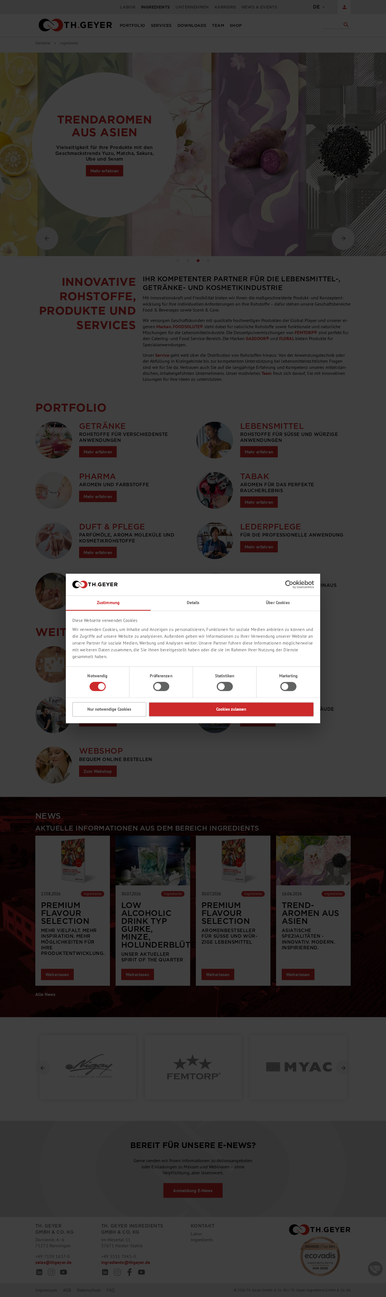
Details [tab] (193, 602)
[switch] (161, 686)
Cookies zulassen (231, 709)
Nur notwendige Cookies (109, 709)
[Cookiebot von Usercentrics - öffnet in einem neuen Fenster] (289, 584)
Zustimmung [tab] (108, 602)
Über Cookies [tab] (278, 602)
